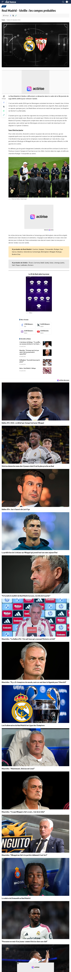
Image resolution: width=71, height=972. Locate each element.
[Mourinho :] (47, 352)
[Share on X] (13, 15)
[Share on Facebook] (10, 15)
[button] (3, 2)
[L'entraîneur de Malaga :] (47, 344)
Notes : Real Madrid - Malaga (27, 368)
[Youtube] (44, 332)
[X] (44, 325)
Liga (4, 6)
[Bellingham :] (47, 362)
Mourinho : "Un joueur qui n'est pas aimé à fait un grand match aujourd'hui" (29, 352)
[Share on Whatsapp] (4, 111)
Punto (3, 20)
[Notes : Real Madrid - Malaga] (47, 370)
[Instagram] (27, 332)
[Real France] (11, 2)
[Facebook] (27, 325)
